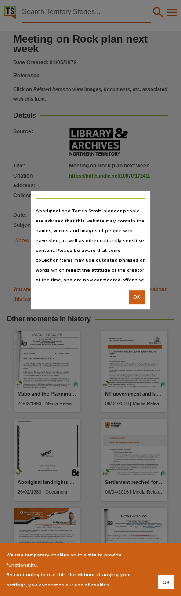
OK (137, 297)
